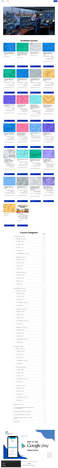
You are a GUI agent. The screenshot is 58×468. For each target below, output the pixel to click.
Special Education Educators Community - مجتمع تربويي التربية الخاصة (35, 160)
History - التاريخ (20, 250)
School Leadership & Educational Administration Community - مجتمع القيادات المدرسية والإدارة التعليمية (9, 161)
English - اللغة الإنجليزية (21, 241)
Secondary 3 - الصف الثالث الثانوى (21, 272)
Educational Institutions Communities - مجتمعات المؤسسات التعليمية (24, 418)
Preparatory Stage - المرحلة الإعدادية (20, 288)
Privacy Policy (4, 463)
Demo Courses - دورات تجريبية (19, 404)
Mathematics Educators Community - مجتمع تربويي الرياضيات (47, 79)
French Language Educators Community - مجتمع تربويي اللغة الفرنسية (35, 79)
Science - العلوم (20, 305)
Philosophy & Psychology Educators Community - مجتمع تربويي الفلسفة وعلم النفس (48, 106)
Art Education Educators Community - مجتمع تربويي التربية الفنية (22, 187)
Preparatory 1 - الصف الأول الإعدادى (21, 290)
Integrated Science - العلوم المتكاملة (23, 253)
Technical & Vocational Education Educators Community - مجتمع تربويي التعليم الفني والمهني (48, 161)
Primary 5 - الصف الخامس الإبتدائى (21, 367)
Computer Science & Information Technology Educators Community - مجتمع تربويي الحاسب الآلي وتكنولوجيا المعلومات (35, 107)
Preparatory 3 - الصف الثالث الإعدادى (21, 327)
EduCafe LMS (22, 461)
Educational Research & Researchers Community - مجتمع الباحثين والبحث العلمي (21, 134)
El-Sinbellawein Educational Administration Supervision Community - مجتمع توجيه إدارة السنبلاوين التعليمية (35, 188)
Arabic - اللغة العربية (21, 244)
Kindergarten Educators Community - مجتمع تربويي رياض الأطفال (9, 187)
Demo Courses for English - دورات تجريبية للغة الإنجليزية (34, 53)
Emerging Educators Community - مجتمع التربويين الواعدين (47, 134)
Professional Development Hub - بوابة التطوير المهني (22, 414)
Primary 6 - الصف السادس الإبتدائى (21, 385)
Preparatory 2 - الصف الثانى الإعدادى (21, 309)
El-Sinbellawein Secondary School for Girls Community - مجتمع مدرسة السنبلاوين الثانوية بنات (48, 187)
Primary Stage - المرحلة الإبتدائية (19, 346)
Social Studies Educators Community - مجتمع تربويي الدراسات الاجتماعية (21, 106)
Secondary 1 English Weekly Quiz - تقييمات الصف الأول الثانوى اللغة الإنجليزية (9, 53)
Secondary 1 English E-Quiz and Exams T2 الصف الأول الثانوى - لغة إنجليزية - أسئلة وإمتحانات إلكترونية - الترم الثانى (22, 54)
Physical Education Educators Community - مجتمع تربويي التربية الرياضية (9, 134)
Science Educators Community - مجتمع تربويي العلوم (9, 105)
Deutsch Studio (19, 213)
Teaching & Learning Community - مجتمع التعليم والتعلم (23, 411)
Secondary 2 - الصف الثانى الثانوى (21, 257)
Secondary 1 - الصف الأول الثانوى (21, 238)
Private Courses (17, 421)
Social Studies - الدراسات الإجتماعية (23, 302)
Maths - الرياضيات (20, 247)
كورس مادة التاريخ (6, 213)
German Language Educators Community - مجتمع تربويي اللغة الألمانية (22, 79)
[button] (8, 1)
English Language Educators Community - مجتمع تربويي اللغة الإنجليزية (48, 53)
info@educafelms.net (35, 461)
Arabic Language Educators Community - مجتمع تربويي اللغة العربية (9, 79)
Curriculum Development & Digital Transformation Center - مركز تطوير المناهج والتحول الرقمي (25, 408)
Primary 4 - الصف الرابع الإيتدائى (20, 348)
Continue (4, 465)
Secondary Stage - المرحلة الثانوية (20, 236)
